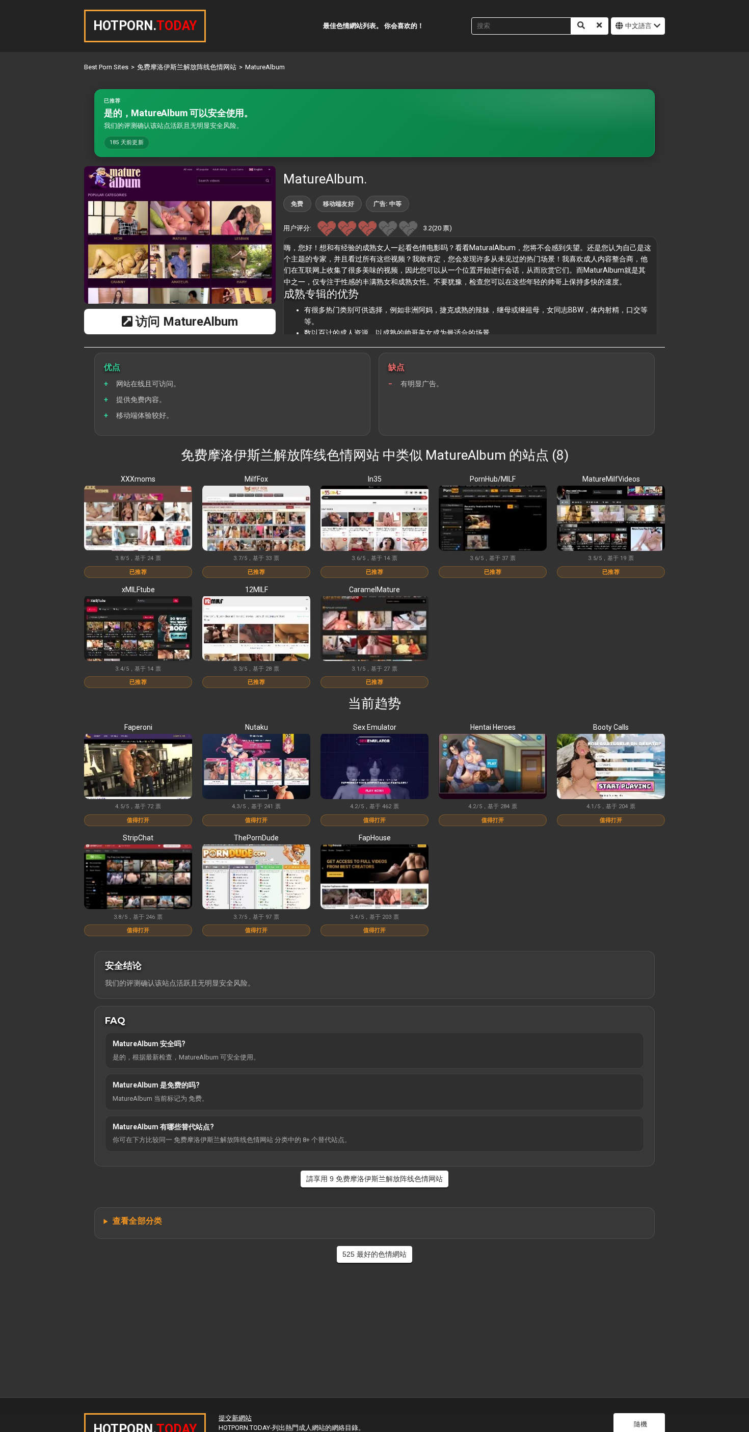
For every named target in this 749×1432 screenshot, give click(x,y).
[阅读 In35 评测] (374, 519)
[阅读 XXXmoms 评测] (138, 519)
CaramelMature (374, 590)
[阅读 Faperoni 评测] (138, 767)
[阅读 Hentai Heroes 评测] (493, 767)
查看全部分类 (137, 1221)
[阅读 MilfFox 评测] (256, 519)
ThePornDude (256, 838)
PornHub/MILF (493, 479)
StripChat (138, 838)
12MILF (256, 590)
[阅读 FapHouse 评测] (374, 877)
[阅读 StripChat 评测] (138, 877)
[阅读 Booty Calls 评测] (611, 767)
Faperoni (138, 727)
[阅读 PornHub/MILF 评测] (493, 519)
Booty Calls (611, 727)
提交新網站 (235, 1418)
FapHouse (375, 838)
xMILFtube (138, 590)
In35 (375, 479)
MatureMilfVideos (611, 479)
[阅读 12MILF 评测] (256, 629)
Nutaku (256, 727)
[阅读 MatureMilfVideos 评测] (611, 519)
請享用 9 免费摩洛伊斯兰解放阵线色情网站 (374, 1179)
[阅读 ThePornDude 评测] (256, 877)
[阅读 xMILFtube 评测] (138, 629)
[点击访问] (180, 235)
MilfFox (256, 479)
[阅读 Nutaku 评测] (256, 767)
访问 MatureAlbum (185, 321)
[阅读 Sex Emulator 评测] (374, 767)
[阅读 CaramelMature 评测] (374, 629)
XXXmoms (138, 479)
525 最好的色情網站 (374, 1254)
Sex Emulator (374, 727)
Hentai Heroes (493, 727)
